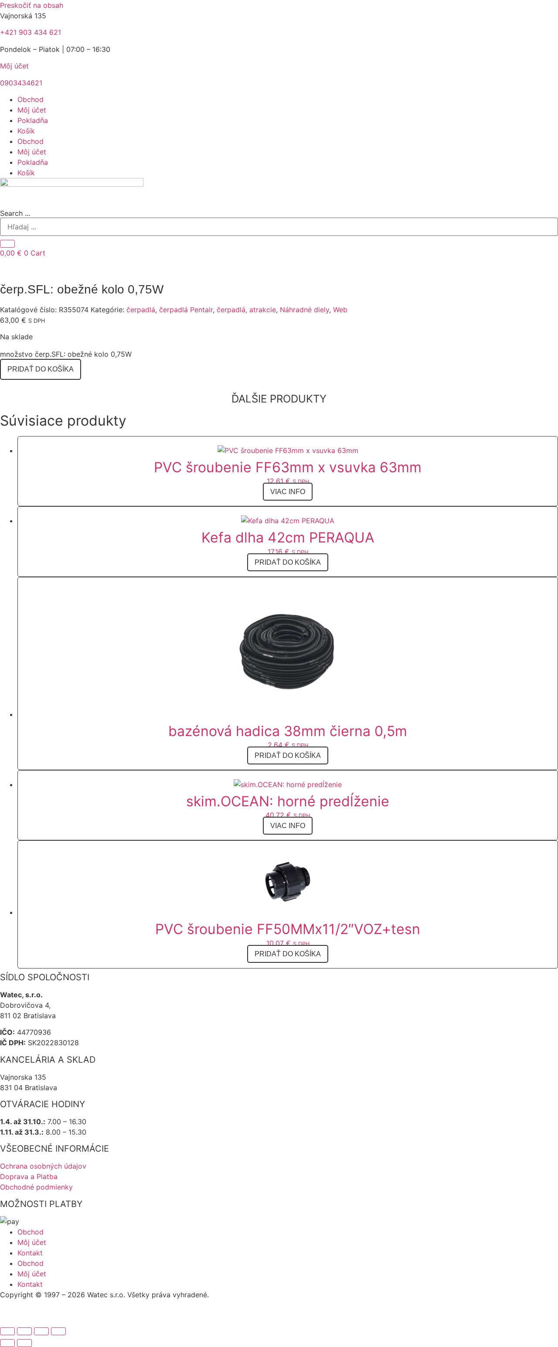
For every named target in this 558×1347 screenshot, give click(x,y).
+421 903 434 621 (30, 32)
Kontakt (30, 1252)
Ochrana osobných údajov (43, 1166)
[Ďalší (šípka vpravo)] (24, 1343)
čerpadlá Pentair (186, 309)
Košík (26, 130)
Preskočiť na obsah (31, 5)
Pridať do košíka (40, 369)
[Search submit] (7, 244)
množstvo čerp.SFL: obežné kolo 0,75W (66, 354)
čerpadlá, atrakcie (246, 309)
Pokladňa (32, 120)
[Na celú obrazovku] (24, 1331)
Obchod (30, 99)
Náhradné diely (304, 309)
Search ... (15, 213)
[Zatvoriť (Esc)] (58, 1331)
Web (340, 309)
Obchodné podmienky (36, 1187)
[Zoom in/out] (7, 1331)
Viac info (287, 491)
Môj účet (14, 65)
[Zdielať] (41, 1331)
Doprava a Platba (29, 1176)
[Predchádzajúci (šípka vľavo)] (7, 1343)
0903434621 (21, 82)
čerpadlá (140, 309)
